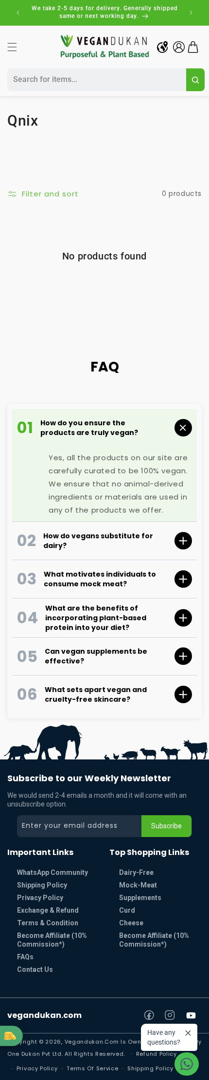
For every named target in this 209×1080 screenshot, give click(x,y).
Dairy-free (136, 872)
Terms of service (92, 1068)
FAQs (25, 957)
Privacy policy (37, 1068)
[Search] (195, 79)
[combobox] (95, 80)
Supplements (140, 898)
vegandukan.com (44, 1015)
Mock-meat (138, 885)
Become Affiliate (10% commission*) (52, 940)
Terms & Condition (47, 923)
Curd (127, 910)
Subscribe (166, 826)
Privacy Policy (40, 898)
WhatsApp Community (52, 872)
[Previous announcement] (18, 12)
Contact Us (35, 969)
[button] (12, 47)
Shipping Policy (42, 885)
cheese (131, 923)
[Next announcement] (191, 12)
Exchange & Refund (48, 910)
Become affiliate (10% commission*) (154, 940)
